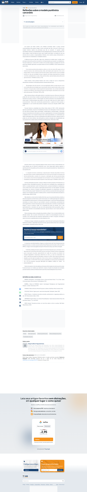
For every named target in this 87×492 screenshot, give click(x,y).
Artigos (12, 2)
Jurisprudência (37, 484)
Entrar (81, 2)
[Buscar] (69, 2)
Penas (24, 333)
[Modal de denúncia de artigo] (20, 302)
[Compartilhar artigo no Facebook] (20, 289)
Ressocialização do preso (55, 333)
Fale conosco (61, 484)
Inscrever (60, 237)
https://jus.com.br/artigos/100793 (30, 360)
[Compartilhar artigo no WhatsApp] (20, 292)
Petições (32, 484)
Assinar (37, 439)
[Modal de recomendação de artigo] (20, 296)
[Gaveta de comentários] (20, 299)
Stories (36, 2)
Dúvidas (31, 2)
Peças (24, 2)
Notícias (18, 2)
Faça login (47, 449)
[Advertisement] (43, 376)
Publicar (75, 2)
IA (42, 2)
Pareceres (43, 484)
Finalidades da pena (27, 336)
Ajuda (57, 484)
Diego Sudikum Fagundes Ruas (36, 343)
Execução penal (31, 333)
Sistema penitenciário (42, 333)
